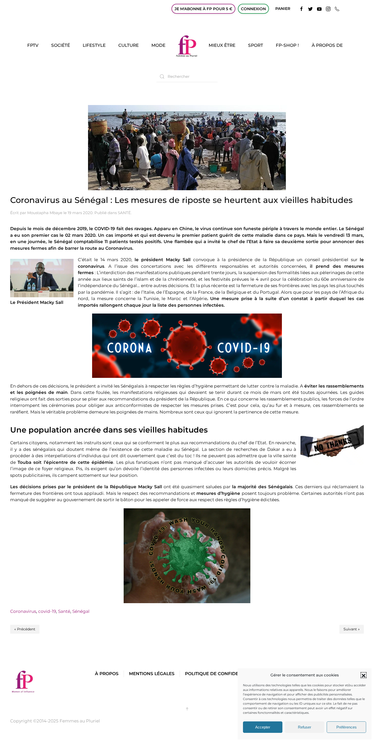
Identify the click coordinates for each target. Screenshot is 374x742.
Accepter (262, 727)
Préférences (346, 727)
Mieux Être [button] (222, 45)
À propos (107, 673)
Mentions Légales (152, 673)
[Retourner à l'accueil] (187, 45)
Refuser (304, 727)
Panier (282, 8)
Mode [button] (158, 45)
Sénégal (81, 611)
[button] (363, 675)
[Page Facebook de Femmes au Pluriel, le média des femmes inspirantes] (301, 8)
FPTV (32, 45)
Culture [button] (128, 45)
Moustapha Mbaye (44, 212)
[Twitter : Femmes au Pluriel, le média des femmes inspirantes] (310, 8)
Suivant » (351, 629)
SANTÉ (124, 212)
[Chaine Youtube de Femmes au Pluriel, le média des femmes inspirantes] (319, 8)
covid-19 (47, 611)
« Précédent (24, 629)
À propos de (327, 45)
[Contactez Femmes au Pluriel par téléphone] (337, 8)
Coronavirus (23, 611)
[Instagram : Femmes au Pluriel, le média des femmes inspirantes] (328, 8)
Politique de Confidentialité (221, 673)
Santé (64, 611)
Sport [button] (255, 45)
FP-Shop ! (287, 45)
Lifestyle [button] (94, 45)
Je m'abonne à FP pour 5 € (203, 8)
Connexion (253, 8)
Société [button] (60, 45)
